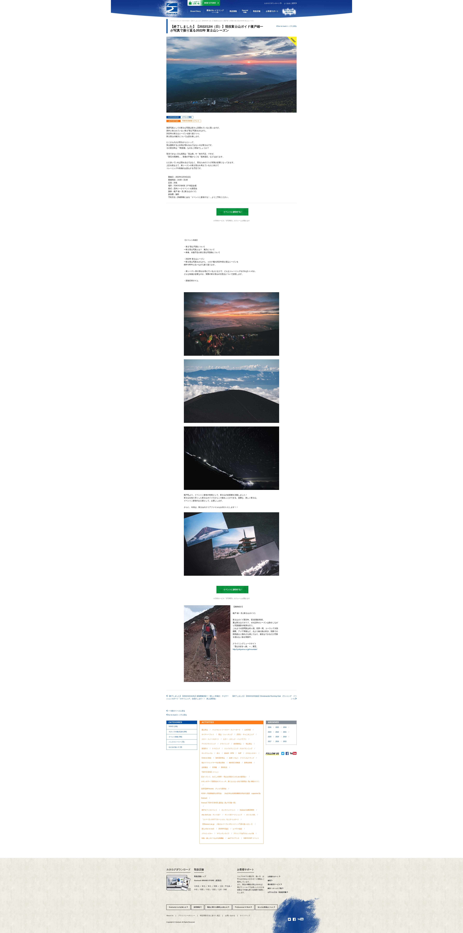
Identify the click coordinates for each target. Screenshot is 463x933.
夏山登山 (205, 730)
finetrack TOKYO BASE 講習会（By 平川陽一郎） (219, 803)
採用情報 (197, 907)
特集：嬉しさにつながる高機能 (213, 838)
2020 (270, 737)
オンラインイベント (228, 810)
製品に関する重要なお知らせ (217, 907)
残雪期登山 (237, 744)
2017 (270, 741)
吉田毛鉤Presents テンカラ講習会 (213, 789)
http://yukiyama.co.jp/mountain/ (245, 649)
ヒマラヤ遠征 (237, 829)
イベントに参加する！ (231, 212)
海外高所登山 (220, 758)
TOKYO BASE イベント (190, 121)
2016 (277, 741)
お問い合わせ (230, 915)
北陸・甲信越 (225, 886)
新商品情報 (248, 763)
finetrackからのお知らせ (178, 907)
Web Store (204, 3)
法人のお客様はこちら (266, 907)
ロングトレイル (207, 753)
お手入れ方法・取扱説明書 (277, 892)
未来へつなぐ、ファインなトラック (241, 758)
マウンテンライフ (223, 833)
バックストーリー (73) (176, 742)
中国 (208, 889)
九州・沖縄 (222, 889)
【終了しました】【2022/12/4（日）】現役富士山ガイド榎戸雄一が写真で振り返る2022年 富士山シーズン (222, 20)
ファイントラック (175, 20)
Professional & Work (243, 907)
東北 (204, 886)
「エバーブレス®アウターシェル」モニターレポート (220, 819)
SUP (239, 753)
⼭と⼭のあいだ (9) (175, 747)
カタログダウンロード (272, 3)
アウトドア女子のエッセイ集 (244, 833)
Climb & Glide (206, 758)
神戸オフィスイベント (209, 810)
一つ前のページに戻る (176, 711)
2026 (270, 727)
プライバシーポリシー (186, 915)
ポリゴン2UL (250, 815)
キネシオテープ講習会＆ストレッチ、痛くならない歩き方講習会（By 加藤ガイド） (230, 781)
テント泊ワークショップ (233, 815)
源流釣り (205, 748)
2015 (284, 741)
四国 (214, 889)
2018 (285, 737)
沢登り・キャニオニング (245, 734)
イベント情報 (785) (175, 737)
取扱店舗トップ (200, 876)
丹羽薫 (214, 767)
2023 (270, 732)
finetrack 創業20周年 (247, 810)
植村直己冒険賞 (234, 763)
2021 (285, 732)
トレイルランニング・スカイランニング (238, 748)
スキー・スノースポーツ (210, 739)
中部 (196, 889)
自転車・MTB (229, 753)
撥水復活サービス (274, 884)
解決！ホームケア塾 (275, 888)
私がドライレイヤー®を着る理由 (213, 763)
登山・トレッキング (225, 734)
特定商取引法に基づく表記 (210, 915)
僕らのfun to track (208, 829)
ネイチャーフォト (208, 734)
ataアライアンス (233, 838)
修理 (269, 880)
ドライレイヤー (207, 833)
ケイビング (216, 748)
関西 (202, 889)
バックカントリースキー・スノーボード (226, 730)
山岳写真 (248, 730)
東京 (210, 886)
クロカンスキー (251, 753)
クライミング (224, 744)
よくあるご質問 (290, 3)
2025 (277, 727)
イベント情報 (187, 117)
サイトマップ (245, 915)
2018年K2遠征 (223, 829)
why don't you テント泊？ (211, 815)
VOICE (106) (173, 726)
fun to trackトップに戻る (287, 26)
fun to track (185, 20)
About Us (169, 915)
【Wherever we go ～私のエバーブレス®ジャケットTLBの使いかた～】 (227, 824)
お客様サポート (245, 869)
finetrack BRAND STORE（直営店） (208, 880)
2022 (277, 732)
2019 (277, 737)
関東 (216, 886)
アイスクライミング (209, 744)
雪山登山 (249, 744)
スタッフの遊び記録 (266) (178, 732)
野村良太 (224, 767)
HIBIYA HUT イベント (251, 838)
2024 (285, 727)
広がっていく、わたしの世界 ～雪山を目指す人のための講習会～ (224, 777)
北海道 (197, 886)
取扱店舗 (199, 869)
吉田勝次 (205, 767)
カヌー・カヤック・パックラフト (235, 739)
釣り (218, 753)
